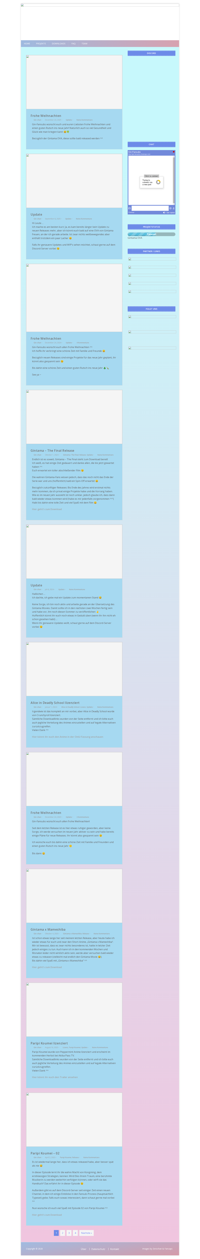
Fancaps (168, 1248)
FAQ (73, 43)
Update (69, 120)
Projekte (41, 43)
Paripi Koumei (75, 1047)
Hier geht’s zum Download (47, 509)
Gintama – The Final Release (52, 450)
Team (84, 43)
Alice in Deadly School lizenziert (55, 703)
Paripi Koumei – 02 (45, 1153)
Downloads (58, 43)
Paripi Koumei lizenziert (49, 1043)
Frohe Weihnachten (46, 116)
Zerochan (157, 1248)
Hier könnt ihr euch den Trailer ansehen (55, 1077)
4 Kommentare (83, 342)
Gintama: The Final (71, 455)
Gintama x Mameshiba (48, 929)
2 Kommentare (83, 817)
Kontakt (114, 1249)
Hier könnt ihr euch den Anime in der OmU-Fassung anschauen (67, 736)
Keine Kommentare (85, 120)
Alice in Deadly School (70, 707)
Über (83, 1249)
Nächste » (86, 1233)
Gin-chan (37, 120)
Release (83, 455)
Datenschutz (98, 1249)
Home (27, 43)
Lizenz (83, 707)
